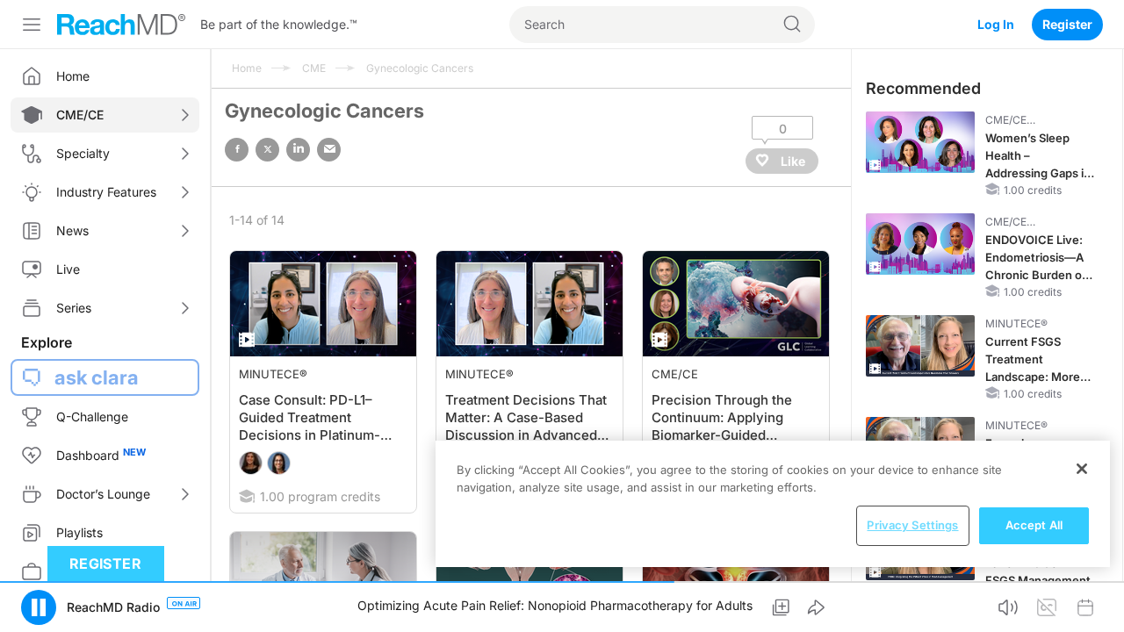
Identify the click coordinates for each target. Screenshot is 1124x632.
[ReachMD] (121, 24)
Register (1067, 24)
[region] (773, 504)
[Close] (1082, 468)
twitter (267, 150)
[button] (38, 607)
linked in (298, 150)
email (329, 150)
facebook (237, 150)
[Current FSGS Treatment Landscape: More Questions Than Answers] (920, 346)
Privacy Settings (912, 525)
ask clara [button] (96, 377)
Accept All (1034, 525)
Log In (995, 24)
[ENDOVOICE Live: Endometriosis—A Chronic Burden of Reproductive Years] (920, 244)
